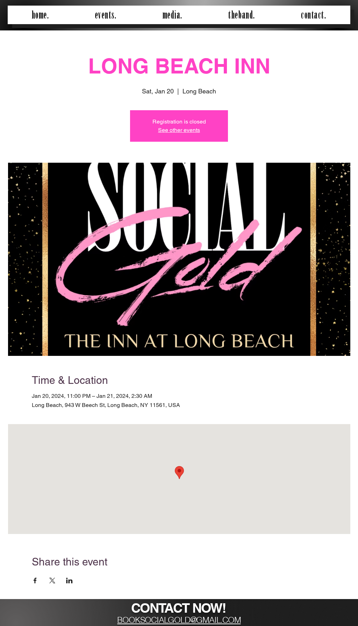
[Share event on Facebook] (35, 580)
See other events (179, 130)
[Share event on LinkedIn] (69, 580)
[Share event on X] (52, 580)
